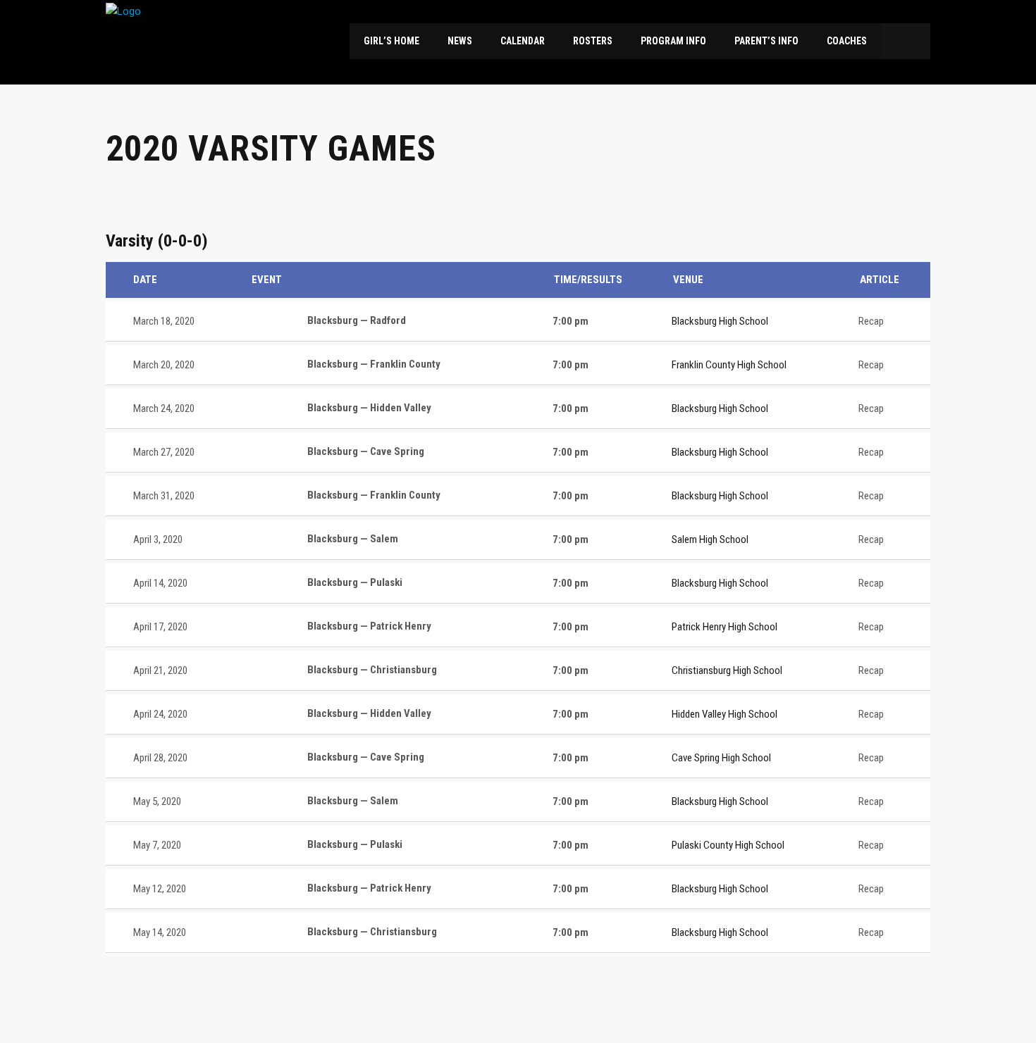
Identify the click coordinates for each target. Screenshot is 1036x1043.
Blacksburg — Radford (355, 320)
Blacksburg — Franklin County (372, 364)
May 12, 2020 (159, 888)
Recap (871, 321)
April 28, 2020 (160, 757)
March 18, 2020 (164, 321)
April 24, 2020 (160, 714)
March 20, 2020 (164, 364)
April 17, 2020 (160, 626)
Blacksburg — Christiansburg (371, 669)
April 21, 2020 (160, 670)
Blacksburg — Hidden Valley (368, 407)
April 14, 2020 (160, 583)
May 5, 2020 (157, 801)
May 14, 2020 (159, 932)
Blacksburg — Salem (351, 538)
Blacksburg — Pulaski (353, 582)
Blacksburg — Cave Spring (364, 451)
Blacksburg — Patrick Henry (368, 626)
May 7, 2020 (157, 845)
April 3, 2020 (158, 539)
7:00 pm (570, 321)
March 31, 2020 (164, 495)
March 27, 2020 (164, 452)
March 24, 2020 (164, 408)
